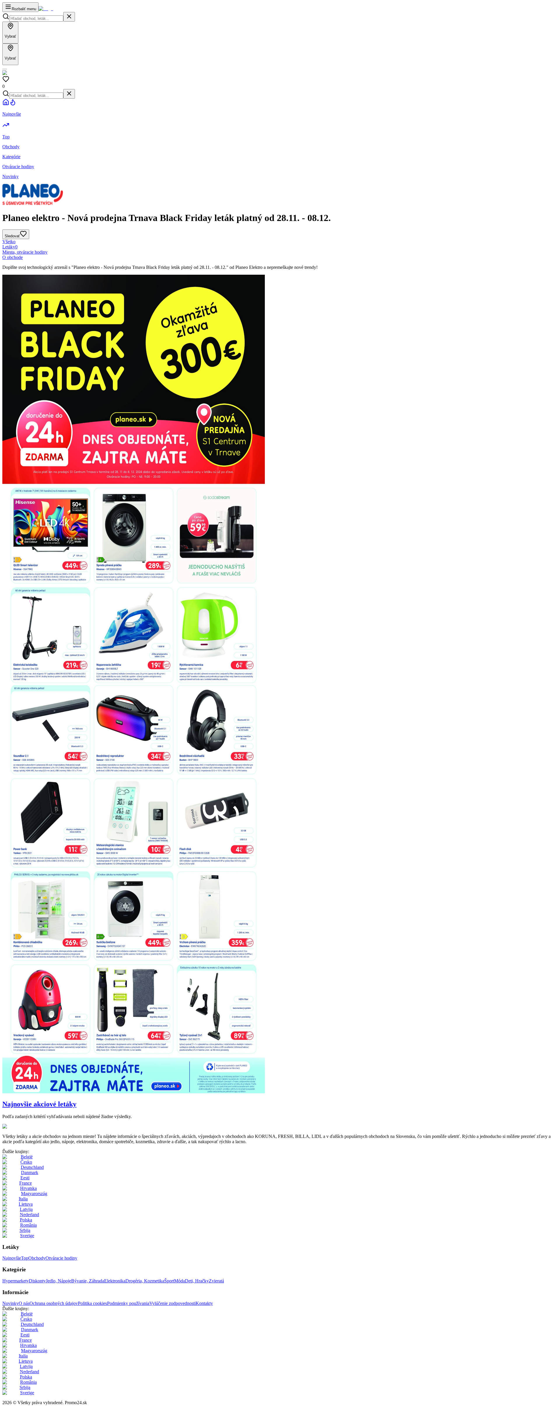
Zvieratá (216, 1280)
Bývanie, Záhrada (87, 1280)
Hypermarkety (15, 1280)
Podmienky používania (128, 1303)
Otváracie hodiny (61, 1258)
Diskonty (37, 1280)
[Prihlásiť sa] (4, 69)
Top (24, 1258)
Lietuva (26, 1204)
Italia (23, 1198)
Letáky (10, 246)
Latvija (26, 1209)
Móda (179, 1280)
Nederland (29, 1214)
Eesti (24, 1177)
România (28, 1225)
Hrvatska (28, 1188)
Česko (26, 1162)
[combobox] (36, 18)
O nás (24, 1303)
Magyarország (34, 1193)
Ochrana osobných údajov (53, 1303)
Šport (169, 1280)
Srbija (25, 1230)
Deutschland (32, 1167)
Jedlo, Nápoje (58, 1280)
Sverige (27, 1235)
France (25, 1183)
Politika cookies (92, 1303)
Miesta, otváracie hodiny (25, 252)
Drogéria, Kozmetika (144, 1280)
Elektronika (114, 1280)
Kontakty (204, 1303)
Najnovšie (11, 1258)
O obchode (12, 257)
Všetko (8, 241)
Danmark (29, 1172)
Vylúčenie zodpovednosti (172, 1303)
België (27, 1156)
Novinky (10, 1303)
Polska (26, 1219)
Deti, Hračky (197, 1280)
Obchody (37, 1258)
